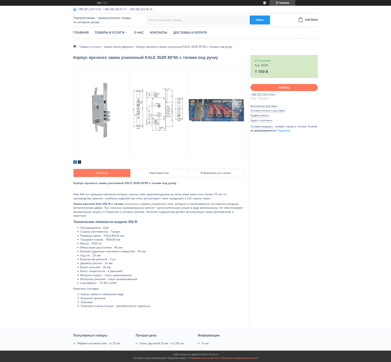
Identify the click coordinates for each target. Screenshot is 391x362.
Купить (284, 87)
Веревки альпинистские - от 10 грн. (99, 343)
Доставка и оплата (190, 32)
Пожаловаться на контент (204, 358)
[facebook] (75, 162)
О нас (139, 32)
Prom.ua (213, 354)
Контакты (158, 32)
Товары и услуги (109, 32)
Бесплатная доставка (263, 106)
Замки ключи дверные (118, 46)
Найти (260, 19)
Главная (81, 32)
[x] (79, 162)
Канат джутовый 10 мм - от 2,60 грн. (162, 343)
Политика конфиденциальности (239, 358)
